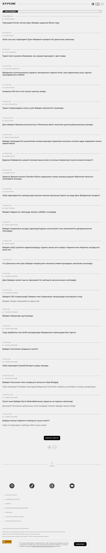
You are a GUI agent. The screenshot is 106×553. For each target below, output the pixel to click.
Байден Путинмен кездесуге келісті (20, 349)
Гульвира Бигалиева (11, 276)
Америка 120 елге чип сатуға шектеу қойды (24, 91)
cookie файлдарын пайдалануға (42, 546)
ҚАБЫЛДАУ (80, 544)
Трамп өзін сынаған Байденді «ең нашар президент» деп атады (34, 56)
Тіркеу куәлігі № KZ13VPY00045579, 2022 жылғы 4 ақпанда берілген (21, 534)
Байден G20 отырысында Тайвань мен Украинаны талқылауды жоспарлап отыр (42, 297)
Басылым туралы (11, 495)
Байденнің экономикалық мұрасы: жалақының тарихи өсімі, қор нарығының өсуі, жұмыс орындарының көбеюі (47, 74)
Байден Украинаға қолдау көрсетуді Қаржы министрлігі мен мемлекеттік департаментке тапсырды (47, 230)
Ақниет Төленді (9, 208)
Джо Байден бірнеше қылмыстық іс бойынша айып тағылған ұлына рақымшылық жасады (47, 124)
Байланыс (8, 512)
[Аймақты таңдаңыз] (93, 4)
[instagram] (11, 485)
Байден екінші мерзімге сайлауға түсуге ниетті (25, 421)
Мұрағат (8, 503)
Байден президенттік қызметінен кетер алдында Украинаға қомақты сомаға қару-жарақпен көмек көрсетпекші (52, 142)
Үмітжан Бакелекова (11, 225)
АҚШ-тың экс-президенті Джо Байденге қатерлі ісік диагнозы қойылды (38, 39)
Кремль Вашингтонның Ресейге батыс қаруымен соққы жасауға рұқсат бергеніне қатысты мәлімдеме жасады (47, 178)
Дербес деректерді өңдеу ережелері (16, 508)
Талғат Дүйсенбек (10, 52)
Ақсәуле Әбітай (9, 19)
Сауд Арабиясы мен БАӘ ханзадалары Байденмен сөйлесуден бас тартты (39, 332)
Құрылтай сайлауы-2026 (13, 521)
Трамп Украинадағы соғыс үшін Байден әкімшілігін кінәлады (33, 108)
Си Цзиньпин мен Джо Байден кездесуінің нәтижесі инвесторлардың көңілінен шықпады (47, 263)
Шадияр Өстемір (9, 156)
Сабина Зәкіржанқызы (11, 137)
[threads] (51, 485)
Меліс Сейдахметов (10, 104)
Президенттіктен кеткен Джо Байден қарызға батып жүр (30, 23)
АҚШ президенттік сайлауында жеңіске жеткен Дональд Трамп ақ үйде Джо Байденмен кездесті (51, 195)
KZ (98, 4)
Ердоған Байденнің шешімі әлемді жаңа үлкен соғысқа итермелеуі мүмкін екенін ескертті (47, 160)
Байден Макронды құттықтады (17, 316)
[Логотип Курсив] (9, 4)
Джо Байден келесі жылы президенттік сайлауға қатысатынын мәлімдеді (39, 280)
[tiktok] (31, 485)
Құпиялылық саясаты (12, 499)
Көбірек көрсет (52, 438)
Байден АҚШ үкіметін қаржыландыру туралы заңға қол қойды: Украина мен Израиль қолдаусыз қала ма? (51, 248)
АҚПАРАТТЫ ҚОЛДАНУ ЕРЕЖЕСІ (14, 516)
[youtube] (72, 485)
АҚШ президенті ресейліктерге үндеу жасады (25, 366)
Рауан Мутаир (8, 35)
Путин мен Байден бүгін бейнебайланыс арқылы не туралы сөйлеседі (37, 401)
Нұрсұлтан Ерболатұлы (11, 69)
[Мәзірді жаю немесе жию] (102, 4)
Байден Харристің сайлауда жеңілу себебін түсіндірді (29, 212)
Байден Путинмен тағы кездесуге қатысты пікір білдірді (30, 382)
